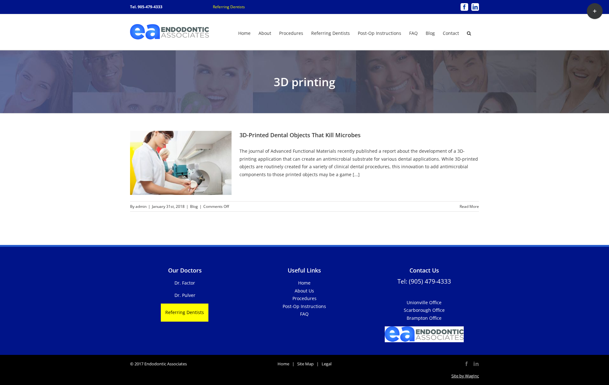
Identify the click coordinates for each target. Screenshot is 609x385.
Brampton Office (424, 318)
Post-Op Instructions (304, 306)
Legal (326, 364)
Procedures (304, 298)
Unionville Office (424, 302)
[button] (469, 32)
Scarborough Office (424, 310)
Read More (469, 206)
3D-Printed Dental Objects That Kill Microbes (300, 135)
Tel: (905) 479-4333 (424, 281)
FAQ (304, 314)
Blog (194, 206)
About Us (304, 291)
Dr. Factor (184, 283)
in (476, 364)
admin (141, 206)
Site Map (305, 364)
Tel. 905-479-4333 (146, 7)
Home (304, 283)
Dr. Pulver (184, 295)
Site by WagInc (465, 376)
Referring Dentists (229, 7)
